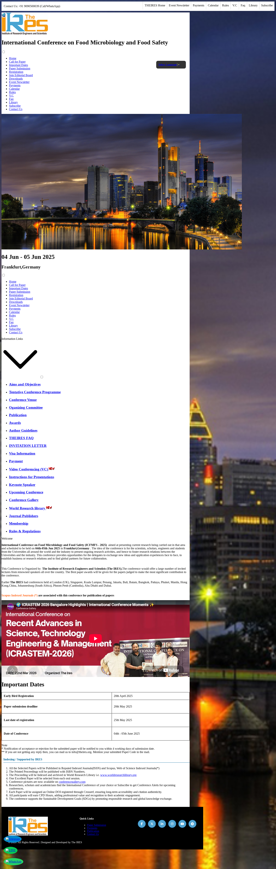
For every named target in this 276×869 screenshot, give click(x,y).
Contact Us (15, 109)
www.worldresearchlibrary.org (118, 775)
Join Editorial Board (21, 75)
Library (253, 5)
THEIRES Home (155, 5)
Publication (93, 831)
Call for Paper (17, 61)
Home (12, 58)
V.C (234, 5)
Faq (243, 5)
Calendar (213, 5)
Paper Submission (19, 68)
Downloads (16, 78)
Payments (198, 5)
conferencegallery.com (72, 781)
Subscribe (267, 5)
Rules (225, 5)
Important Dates (18, 65)
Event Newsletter (179, 5)
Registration (16, 71)
